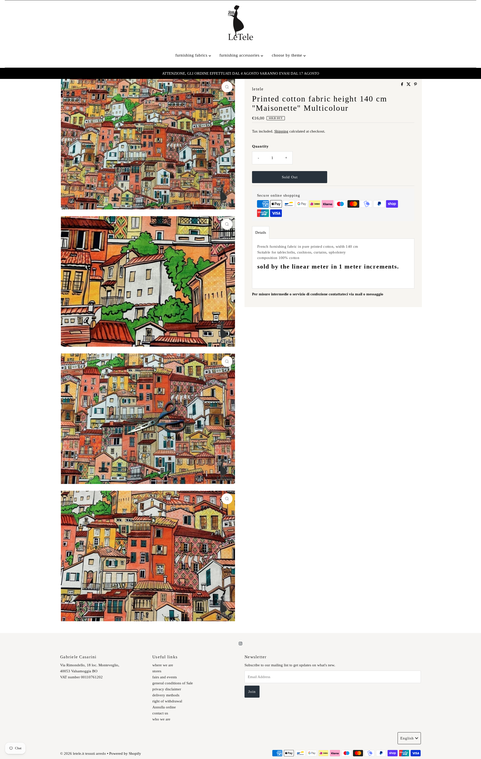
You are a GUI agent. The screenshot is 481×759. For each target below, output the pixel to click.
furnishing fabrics (192, 55)
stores (156, 671)
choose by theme (287, 55)
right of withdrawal (167, 701)
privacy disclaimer (166, 689)
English (407, 738)
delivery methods (165, 695)
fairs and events (164, 677)
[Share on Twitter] (409, 84)
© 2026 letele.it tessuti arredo (83, 753)
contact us (160, 713)
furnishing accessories (240, 55)
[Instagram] (240, 644)
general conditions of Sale (172, 683)
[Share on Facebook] (402, 84)
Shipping (281, 131)
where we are (162, 665)
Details (260, 232)
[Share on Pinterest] (415, 84)
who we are (161, 719)
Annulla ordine (164, 707)
